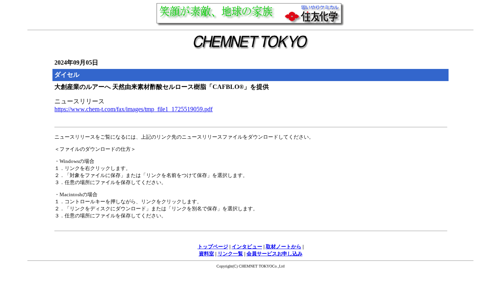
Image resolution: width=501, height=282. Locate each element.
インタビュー (247, 246)
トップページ (213, 246)
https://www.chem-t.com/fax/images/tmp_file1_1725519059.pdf (133, 109)
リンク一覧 (230, 254)
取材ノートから (283, 246)
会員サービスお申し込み (275, 254)
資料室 (206, 254)
